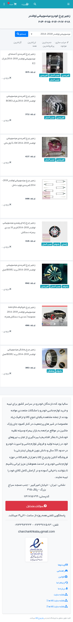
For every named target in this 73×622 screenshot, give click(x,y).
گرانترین (17, 42)
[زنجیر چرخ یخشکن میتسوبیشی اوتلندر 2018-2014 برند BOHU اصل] (54, 359)
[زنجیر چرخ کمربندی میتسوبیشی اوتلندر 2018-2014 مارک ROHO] (54, 105)
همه (34, 45)
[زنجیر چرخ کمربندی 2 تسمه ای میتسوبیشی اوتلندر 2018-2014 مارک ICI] (54, 63)
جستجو (22, 33)
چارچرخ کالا (39, 618)
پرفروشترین (48, 45)
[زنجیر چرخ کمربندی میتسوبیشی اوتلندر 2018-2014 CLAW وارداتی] (54, 147)
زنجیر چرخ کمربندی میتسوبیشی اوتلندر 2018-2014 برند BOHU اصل (18, 267)
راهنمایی (61, 570)
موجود (63, 45)
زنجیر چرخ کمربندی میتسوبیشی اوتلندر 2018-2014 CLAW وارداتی (19, 140)
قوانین (61, 576)
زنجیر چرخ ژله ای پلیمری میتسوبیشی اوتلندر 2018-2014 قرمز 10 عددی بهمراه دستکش (19, 227)
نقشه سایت (59, 594)
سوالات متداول (35, 506)
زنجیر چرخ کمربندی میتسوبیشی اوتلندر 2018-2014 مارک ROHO (20, 98)
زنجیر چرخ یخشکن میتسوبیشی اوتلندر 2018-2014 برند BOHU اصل (18, 351)
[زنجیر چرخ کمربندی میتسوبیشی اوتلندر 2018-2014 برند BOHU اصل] (54, 274)
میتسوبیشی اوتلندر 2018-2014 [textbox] (55, 33)
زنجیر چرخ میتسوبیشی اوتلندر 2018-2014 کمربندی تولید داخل (18, 182)
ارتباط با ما (60, 582)
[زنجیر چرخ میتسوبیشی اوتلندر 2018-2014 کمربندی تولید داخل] (54, 190)
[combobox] (50, 34)
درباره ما (62, 588)
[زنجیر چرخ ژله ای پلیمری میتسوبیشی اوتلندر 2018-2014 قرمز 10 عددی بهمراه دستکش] (54, 232)
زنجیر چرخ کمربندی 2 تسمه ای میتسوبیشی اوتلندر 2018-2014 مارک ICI (18, 58)
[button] (68, 4)
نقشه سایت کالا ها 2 (56, 606)
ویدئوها (61, 564)
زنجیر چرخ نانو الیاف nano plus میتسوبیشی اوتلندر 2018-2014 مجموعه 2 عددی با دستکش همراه (20, 312)
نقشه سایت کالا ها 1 (56, 600)
